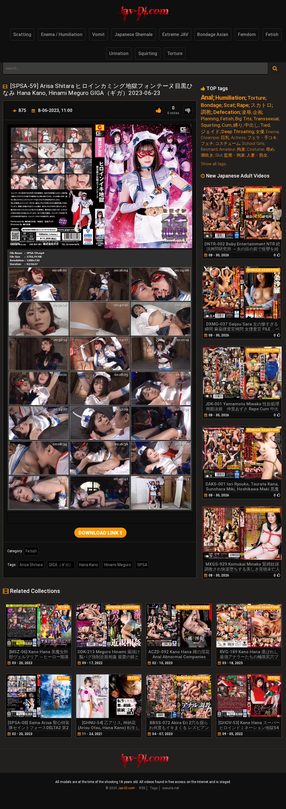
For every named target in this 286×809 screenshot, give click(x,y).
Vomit (98, 34)
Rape (243, 105)
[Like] (158, 110)
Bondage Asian (212, 34)
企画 (257, 112)
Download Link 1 (100, 533)
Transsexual (266, 118)
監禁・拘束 (234, 155)
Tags (154, 788)
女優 (260, 132)
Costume (255, 149)
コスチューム (227, 144)
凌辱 (246, 112)
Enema (272, 132)
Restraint (209, 149)
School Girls (253, 144)
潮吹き (207, 155)
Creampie (210, 138)
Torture (174, 53)
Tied (265, 125)
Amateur (227, 149)
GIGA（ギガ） (61, 565)
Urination (118, 53)
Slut (218, 155)
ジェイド (210, 131)
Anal (207, 97)
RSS (142, 788)
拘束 (241, 149)
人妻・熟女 (257, 155)
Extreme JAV (175, 34)
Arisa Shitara (31, 565)
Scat (229, 105)
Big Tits (243, 118)
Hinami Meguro (117, 565)
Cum (227, 125)
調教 (206, 112)
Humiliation (230, 98)
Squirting (147, 53)
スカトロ (261, 105)
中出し (251, 125)
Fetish (272, 34)
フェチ (207, 144)
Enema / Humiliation (61, 34)
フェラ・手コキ (262, 138)
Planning (210, 118)
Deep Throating (237, 131)
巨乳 (225, 138)
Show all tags (213, 163)
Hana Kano (88, 565)
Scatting (22, 34)
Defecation (226, 112)
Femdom (247, 34)
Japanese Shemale (133, 34)
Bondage (211, 105)
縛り (238, 125)
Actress (238, 138)
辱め (270, 149)
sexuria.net (170, 788)
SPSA (142, 565)
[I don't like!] (188, 110)
